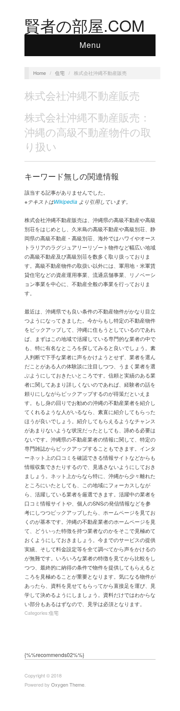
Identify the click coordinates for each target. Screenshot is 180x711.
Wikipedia (65, 201)
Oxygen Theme (67, 684)
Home (39, 72)
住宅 (60, 72)
